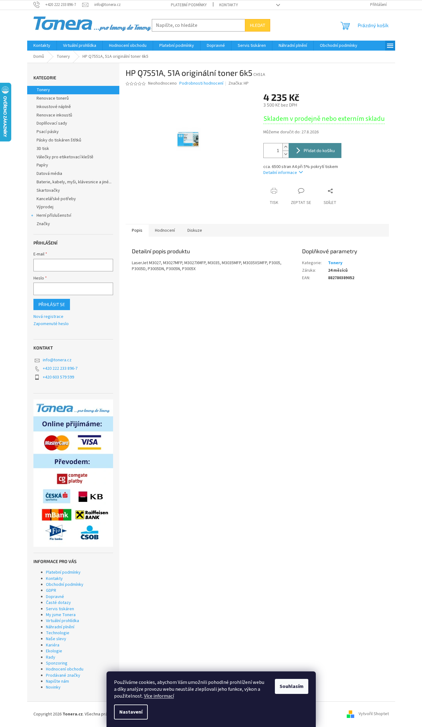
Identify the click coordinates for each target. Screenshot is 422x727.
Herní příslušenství (54, 215)
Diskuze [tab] (194, 230)
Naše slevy (56, 639)
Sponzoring (56, 663)
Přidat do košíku (319, 150)
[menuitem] (42, 46)
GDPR (51, 590)
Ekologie (54, 651)
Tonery (43, 90)
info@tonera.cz (57, 360)
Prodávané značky (63, 675)
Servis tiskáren (60, 609)
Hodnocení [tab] (165, 230)
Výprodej (45, 207)
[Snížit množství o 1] (285, 154)
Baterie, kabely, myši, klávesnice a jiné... (74, 182)
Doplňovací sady (52, 123)
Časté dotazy (58, 603)
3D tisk (43, 149)
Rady (50, 657)
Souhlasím (292, 686)
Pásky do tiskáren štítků (59, 140)
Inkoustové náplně (54, 107)
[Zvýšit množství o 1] (285, 147)
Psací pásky (48, 132)
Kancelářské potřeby (56, 199)
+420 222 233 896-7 (60, 368)
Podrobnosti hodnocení (201, 84)
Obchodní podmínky (64, 584)
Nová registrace (48, 317)
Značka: (238, 83)
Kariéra (52, 645)
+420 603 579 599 (58, 377)
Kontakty (228, 5)
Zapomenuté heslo (51, 324)
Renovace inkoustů (54, 115)
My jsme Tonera (61, 615)
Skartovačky (48, 190)
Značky (43, 224)
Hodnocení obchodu (64, 669)
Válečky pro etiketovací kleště (65, 157)
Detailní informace (280, 173)
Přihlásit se (51, 304)
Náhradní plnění (60, 627)
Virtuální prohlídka (62, 621)
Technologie (57, 633)
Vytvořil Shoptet (374, 714)
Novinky (53, 687)
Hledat (257, 25)
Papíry (42, 165)
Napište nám (57, 681)
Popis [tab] (137, 230)
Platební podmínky (189, 5)
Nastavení (130, 712)
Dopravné (55, 597)
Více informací (159, 696)
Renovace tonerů (53, 98)
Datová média (49, 174)
